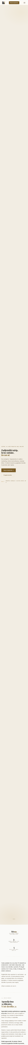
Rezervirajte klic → (9, 470)
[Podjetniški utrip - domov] (3, 2)
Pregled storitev (8, 475)
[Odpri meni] (24, 2)
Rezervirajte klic (14, 2)
